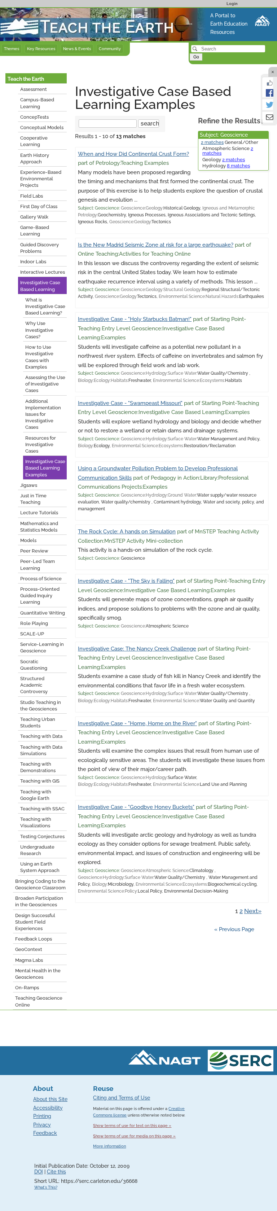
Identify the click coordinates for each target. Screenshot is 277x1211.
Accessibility (48, 1108)
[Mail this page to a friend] (267, 117)
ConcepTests (34, 117)
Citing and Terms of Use (121, 1098)
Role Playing (34, 623)
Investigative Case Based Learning (40, 286)
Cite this (56, 1172)
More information (109, 1146)
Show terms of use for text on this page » (132, 1125)
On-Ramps (27, 987)
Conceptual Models (41, 127)
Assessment (33, 89)
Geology (223, 159)
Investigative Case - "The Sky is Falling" (126, 581)
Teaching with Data (41, 736)
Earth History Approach (34, 158)
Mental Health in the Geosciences (38, 974)
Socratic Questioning (33, 665)
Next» (252, 911)
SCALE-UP (32, 634)
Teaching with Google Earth (35, 795)
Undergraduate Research (37, 850)
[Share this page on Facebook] (267, 92)
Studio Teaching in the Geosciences (40, 706)
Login (232, 3)
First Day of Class (38, 206)
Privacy (42, 1125)
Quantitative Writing (42, 613)
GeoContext (28, 949)
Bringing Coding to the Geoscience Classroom (40, 884)
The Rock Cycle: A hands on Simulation (127, 531)
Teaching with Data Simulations (41, 750)
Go (196, 57)
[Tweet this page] (267, 104)
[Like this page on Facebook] (267, 82)
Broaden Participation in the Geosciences (39, 901)
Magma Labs (29, 960)
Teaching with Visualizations (35, 822)
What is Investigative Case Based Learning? (45, 306)
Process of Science (41, 578)
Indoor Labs (33, 261)
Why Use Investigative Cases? (39, 330)
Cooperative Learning (34, 141)
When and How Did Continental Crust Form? (133, 154)
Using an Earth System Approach (40, 867)
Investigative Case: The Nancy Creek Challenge (137, 649)
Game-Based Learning (34, 231)
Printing (42, 1116)
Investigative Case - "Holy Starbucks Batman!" (135, 319)
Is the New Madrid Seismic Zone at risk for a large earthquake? (155, 245)
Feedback (45, 1133)
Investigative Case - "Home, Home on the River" (137, 723)
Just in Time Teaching (33, 499)
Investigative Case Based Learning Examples (45, 468)
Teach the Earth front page (33, 12)
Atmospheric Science (227, 151)
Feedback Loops (33, 939)
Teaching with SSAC (42, 808)
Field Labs (31, 196)
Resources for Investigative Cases (40, 444)
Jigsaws (28, 485)
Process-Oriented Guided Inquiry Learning (40, 595)
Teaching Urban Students (37, 722)
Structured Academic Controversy (34, 685)
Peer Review (34, 551)
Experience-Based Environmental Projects (40, 178)
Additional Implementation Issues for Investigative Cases (43, 414)
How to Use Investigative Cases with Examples (39, 357)
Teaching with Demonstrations (38, 767)
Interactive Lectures (42, 272)
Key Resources (41, 48)
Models (28, 540)
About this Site (50, 1099)
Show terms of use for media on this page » (134, 1136)
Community (110, 48)
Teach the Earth (26, 79)
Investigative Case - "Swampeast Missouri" (130, 403)
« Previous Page (234, 929)
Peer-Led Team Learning (37, 565)
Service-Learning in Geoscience (42, 647)
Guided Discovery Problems (39, 248)
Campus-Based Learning (37, 103)
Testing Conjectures (42, 836)
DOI (38, 1172)
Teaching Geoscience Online (38, 1001)
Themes (11, 48)
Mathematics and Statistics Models (39, 527)
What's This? (45, 1187)
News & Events (77, 48)
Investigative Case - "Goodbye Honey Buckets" (136, 807)
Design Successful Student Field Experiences (35, 922)
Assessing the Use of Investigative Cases (45, 384)
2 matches (212, 142)
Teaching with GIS (40, 781)
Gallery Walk (34, 217)
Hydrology (226, 165)
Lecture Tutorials (39, 512)
